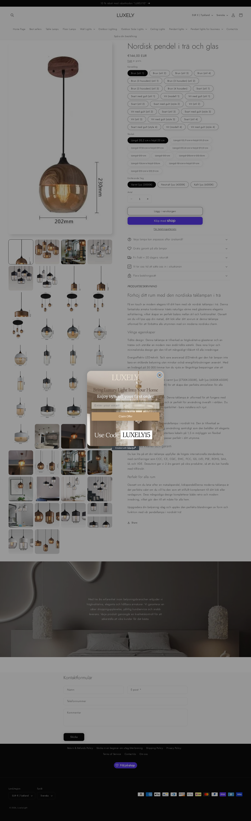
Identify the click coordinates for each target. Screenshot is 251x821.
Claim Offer (125, 416)
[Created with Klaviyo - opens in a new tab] (125, 448)
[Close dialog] (159, 375)
